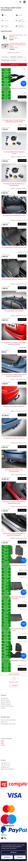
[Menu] (24, 1)
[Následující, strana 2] (14, 678)
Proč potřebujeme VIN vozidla (8, 724)
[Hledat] (16, 1)
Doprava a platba (5, 700)
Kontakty (3, 708)
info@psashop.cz (5, 767)
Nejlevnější (13, 57)
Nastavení (13, 852)
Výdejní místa (4, 722)
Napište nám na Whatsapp (7, 769)
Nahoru (14, 685)
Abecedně (13, 60)
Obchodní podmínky (6, 704)
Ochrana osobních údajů (7, 706)
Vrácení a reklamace (6, 702)
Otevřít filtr (14, 64)
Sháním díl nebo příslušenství (8, 720)
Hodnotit (3, 745)
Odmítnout (7, 857)
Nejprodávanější (6, 60)
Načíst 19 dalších (14, 674)
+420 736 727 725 (5, 765)
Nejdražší (19, 57)
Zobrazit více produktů (13, 52)
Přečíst (2, 743)
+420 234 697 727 (5, 763)
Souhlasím (20, 857)
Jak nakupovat (4, 698)
